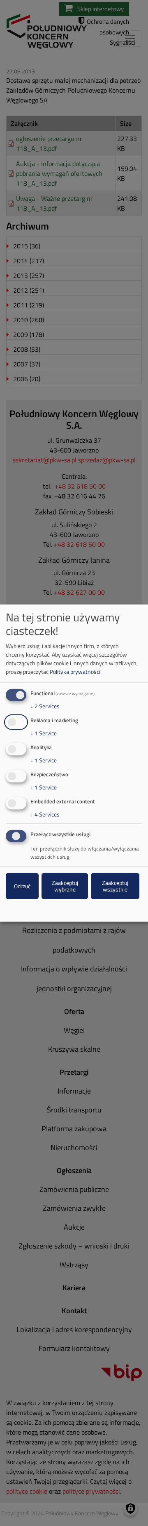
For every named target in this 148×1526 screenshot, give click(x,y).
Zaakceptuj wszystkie (115, 886)
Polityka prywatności (75, 671)
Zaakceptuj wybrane (65, 886)
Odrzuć (22, 886)
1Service (43, 733)
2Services (45, 706)
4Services (45, 814)
